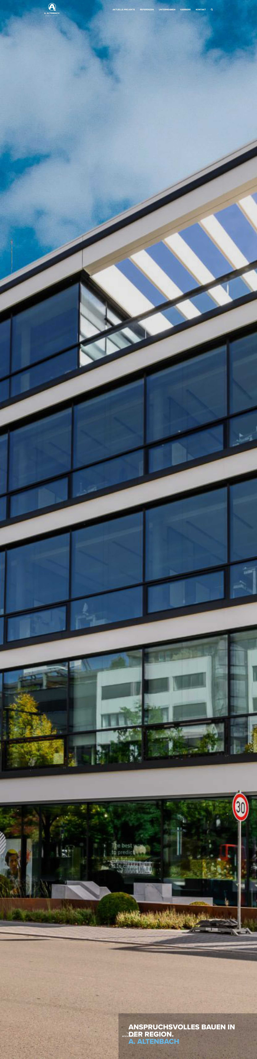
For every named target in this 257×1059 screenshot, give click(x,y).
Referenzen (147, 9)
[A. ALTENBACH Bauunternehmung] (51, 9)
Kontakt (201, 9)
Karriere (185, 9)
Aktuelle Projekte (124, 9)
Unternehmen (167, 9)
